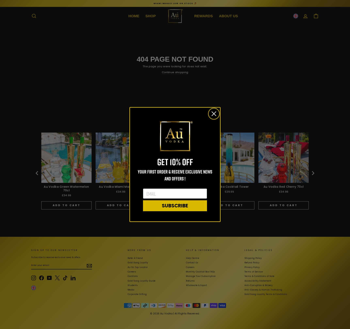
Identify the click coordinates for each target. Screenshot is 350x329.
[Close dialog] (214, 114)
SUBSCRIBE (175, 205)
